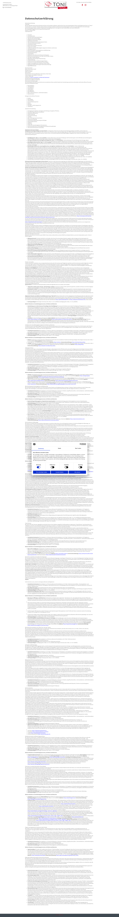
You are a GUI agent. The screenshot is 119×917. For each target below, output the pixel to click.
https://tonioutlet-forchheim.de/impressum (39, 77)
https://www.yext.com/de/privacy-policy (46, 345)
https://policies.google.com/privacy (57, 757)
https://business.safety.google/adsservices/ (37, 761)
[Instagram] (85, 5)
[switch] (52, 467)
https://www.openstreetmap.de (38, 855)
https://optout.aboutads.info (62, 299)
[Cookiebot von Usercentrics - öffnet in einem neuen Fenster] (80, 444)
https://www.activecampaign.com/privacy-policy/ (38, 625)
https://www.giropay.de (85, 375)
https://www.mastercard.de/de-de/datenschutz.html (66, 380)
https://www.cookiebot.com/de (34, 319)
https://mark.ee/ (57, 342)
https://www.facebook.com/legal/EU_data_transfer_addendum (52, 819)
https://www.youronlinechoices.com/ (78, 299)
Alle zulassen (77, 472)
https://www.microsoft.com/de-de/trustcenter (56, 554)
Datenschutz (61, 914)
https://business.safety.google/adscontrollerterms (38, 764)
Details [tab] (59, 448)
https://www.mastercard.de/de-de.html (36, 380)
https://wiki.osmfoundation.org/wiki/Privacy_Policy (67, 855)
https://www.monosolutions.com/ (77, 419)
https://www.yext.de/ (79, 344)
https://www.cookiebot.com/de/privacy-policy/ (62, 319)
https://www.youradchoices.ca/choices (40, 731)
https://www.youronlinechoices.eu (39, 730)
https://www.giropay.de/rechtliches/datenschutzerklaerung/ (51, 377)
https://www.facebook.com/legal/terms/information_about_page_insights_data (45, 815)
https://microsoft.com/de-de (61, 553)
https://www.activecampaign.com (70, 624)
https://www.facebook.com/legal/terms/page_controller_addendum (42, 811)
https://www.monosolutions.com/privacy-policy (48, 420)
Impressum (57, 914)
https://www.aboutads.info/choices (38, 733)
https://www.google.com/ (33, 757)
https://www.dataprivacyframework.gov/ (33, 222)
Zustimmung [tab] (41, 448)
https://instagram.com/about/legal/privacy (37, 799)
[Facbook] (82, 5)
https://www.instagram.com (70, 797)
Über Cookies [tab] (78, 448)
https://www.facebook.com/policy (68, 803)
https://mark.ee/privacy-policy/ (78, 342)
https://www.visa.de (32, 384)
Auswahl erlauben (59, 472)
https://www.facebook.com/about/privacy (47, 818)
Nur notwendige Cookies (41, 472)
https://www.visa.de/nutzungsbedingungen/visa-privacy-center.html (61, 384)
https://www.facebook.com (77, 816)
